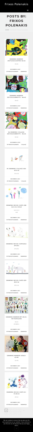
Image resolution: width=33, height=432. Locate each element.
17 (10, 413)
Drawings (24, 71)
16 (6, 413)
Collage (23, 144)
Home (7, 29)
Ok (16, 428)
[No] (31, 425)
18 (15, 413)
